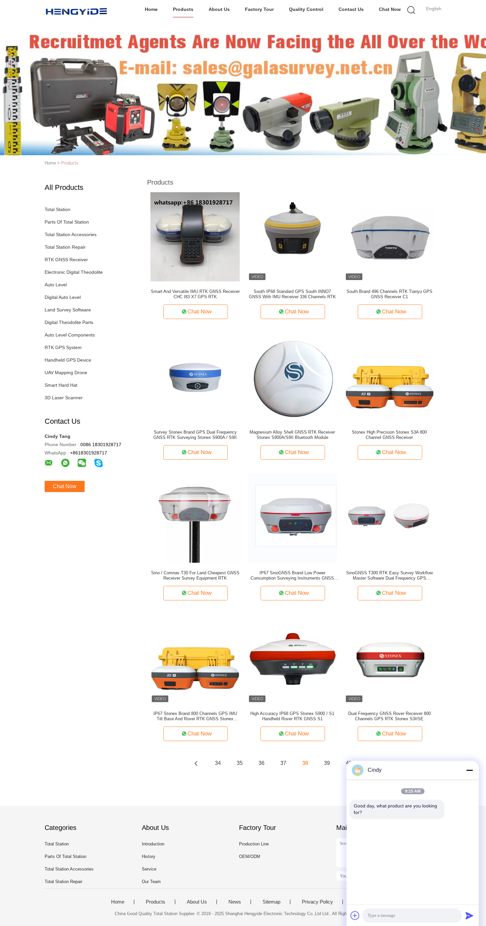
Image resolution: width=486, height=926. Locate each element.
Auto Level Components (70, 335)
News (234, 902)
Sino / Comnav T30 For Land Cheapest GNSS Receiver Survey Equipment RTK (195, 575)
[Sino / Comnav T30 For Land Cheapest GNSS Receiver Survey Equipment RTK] (195, 518)
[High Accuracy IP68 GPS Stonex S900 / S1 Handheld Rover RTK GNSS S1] (292, 658)
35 (240, 763)
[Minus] (469, 770)
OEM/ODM (249, 856)
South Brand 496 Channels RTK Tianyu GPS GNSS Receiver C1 (389, 294)
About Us (219, 9)
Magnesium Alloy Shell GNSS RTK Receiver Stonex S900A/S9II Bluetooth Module (292, 435)
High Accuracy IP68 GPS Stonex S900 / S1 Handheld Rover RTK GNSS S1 (292, 716)
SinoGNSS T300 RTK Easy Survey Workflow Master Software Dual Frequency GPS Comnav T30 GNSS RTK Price (389, 575)
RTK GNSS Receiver (66, 259)
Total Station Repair (65, 247)
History (148, 856)
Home (151, 9)
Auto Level (56, 284)
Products (183, 9)
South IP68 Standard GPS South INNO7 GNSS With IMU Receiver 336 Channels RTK (292, 294)
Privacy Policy (317, 902)
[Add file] (355, 915)
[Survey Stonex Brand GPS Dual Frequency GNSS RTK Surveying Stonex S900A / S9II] (195, 377)
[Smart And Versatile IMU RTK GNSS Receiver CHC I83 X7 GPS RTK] (195, 236)
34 (218, 763)
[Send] (469, 915)
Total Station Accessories (71, 234)
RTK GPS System (63, 347)
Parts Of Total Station (67, 222)
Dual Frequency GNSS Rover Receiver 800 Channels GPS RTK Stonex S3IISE (389, 716)
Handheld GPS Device (68, 360)
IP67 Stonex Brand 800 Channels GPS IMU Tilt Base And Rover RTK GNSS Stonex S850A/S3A (195, 716)
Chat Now (390, 9)
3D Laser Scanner (64, 397)
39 (327, 763)
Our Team (151, 881)
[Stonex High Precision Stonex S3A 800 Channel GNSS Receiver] (389, 377)
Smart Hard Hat (61, 385)
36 (261, 763)
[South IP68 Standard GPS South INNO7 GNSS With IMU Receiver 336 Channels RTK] (292, 236)
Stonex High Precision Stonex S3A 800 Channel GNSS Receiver (389, 435)
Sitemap (271, 902)
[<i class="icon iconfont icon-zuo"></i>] (196, 763)
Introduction (153, 843)
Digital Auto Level (63, 297)
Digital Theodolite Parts (69, 322)
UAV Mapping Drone (66, 372)
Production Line (254, 843)
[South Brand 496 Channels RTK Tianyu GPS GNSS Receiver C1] (389, 236)
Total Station (57, 209)
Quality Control (306, 9)
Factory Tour (259, 9)
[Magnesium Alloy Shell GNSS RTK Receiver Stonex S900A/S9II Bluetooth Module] (292, 377)
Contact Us (351, 9)
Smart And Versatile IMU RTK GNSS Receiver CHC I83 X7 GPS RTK (195, 294)
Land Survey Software (68, 309)
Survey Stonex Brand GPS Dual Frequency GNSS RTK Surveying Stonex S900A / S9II (195, 435)
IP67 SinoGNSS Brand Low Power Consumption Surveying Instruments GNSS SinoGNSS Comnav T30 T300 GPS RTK (292, 575)
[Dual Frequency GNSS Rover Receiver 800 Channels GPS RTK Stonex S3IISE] (389, 658)
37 (283, 763)
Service (149, 869)
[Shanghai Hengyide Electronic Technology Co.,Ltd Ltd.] (77, 11)
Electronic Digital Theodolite (74, 272)
